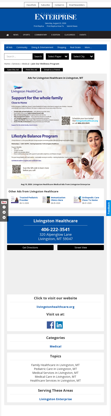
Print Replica (39, 26)
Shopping (61, 47)
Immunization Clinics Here (58, 198)
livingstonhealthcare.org (55, 307)
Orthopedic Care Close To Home (90, 198)
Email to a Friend (52, 69)
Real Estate (75, 47)
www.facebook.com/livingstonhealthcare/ (50, 325)
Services (16, 63)
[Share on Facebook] (4, 207)
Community (21, 47)
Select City (79, 56)
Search (38, 56)
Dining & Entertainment (42, 47)
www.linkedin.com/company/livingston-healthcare (59, 325)
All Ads (9, 47)
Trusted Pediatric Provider (29, 198)
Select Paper (55, 56)
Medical (26, 63)
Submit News (72, 26)
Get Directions (30, 247)
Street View (81, 247)
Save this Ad (13, 69)
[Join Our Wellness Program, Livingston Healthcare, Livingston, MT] (55, 130)
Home (7, 63)
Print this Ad (31, 69)
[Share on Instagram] (4, 217)
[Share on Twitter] (4, 212)
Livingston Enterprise (55, 399)
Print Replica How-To (55, 26)
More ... (88, 47)
